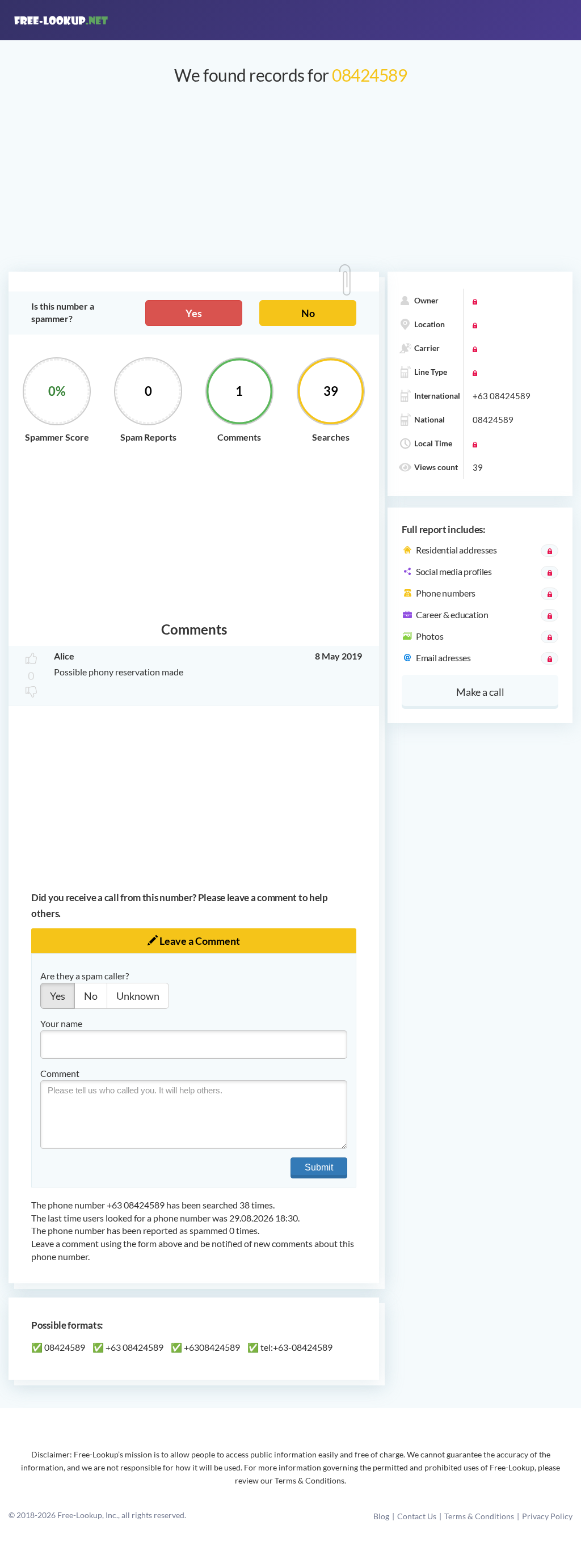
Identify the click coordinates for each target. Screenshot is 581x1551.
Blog (381, 1516)
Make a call (480, 692)
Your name (61, 1023)
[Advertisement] (290, 183)
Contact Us (416, 1516)
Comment (59, 1073)
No (308, 313)
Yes (194, 313)
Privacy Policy (547, 1516)
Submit (319, 1167)
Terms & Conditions (479, 1516)
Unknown (137, 996)
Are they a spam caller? (84, 975)
